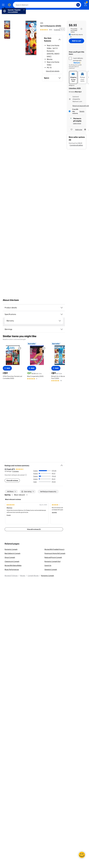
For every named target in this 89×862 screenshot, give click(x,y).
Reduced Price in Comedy (53, 557)
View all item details (52, 71)
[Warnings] (61, 329)
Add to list (78, 129)
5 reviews (15, 471)
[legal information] (81, 29)
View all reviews (12, 480)
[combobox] (47, 5)
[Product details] (61, 307)
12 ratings (57, 29)
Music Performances (12, 569)
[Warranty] (59, 321)
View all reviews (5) (34, 529)
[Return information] (70, 37)
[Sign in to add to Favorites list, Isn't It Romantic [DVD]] (32, 30)
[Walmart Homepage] (9, 5)
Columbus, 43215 (75, 88)
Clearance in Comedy (12, 561)
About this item (11, 300)
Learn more (77, 123)
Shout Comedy (10, 557)
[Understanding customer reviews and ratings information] (26, 475)
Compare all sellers (76, 145)
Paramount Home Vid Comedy (54, 553)
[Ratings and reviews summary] (61, 464)
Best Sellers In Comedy (12, 553)
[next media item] (32, 36)
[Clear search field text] (75, 5)
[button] (28, 38)
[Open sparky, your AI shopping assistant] (81, 854)
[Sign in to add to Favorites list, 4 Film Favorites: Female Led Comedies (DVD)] (20, 348)
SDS (41, 23)
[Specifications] (61, 314)
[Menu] (4, 5)
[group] (50, 30)
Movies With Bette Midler (13, 565)
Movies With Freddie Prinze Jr (54, 549)
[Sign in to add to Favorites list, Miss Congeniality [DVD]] (44, 348)
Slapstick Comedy (50, 569)
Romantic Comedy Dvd (52, 561)
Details (81, 111)
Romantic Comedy (11, 549)
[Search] (78, 5)
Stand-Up (47, 565)
